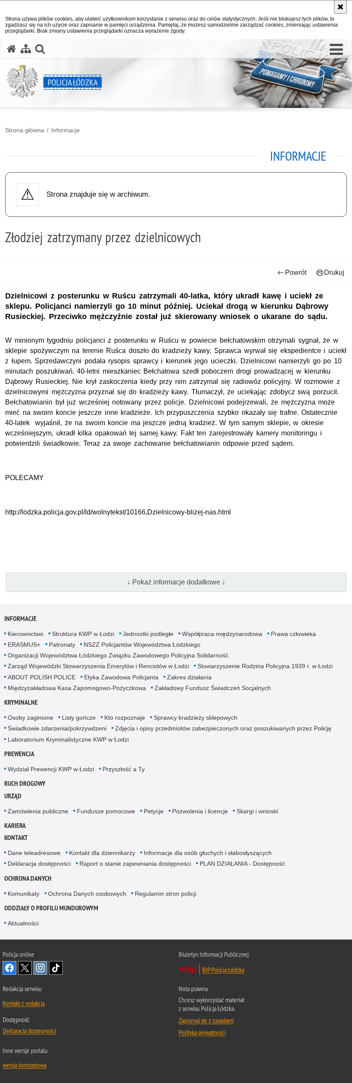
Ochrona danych (28, 878)
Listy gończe (79, 717)
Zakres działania (189, 677)
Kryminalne (21, 702)
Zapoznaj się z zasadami (206, 1020)
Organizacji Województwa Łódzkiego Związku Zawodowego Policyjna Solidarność (118, 655)
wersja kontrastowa (24, 1065)
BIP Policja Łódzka (223, 969)
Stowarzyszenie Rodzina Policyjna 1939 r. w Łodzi (265, 666)
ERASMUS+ (24, 644)
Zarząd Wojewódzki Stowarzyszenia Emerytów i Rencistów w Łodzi (98, 666)
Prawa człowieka (293, 633)
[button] (336, 50)
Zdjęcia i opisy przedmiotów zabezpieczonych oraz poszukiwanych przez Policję (223, 728)
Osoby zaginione (30, 717)
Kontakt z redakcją (24, 1003)
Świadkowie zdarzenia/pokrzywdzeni (57, 728)
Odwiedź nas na (9, 968)
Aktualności (23, 923)
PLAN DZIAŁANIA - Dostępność (242, 863)
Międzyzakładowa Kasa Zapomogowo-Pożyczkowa (77, 687)
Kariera (15, 825)
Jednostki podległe (148, 633)
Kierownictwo (25, 633)
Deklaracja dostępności (39, 863)
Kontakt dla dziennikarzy (102, 852)
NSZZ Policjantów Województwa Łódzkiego (142, 644)
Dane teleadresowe (34, 852)
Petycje (154, 811)
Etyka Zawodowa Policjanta (121, 677)
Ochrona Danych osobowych (87, 893)
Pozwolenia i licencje (200, 811)
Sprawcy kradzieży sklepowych (195, 717)
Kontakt (16, 837)
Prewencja (19, 753)
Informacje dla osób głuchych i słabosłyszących (208, 852)
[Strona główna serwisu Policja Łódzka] (11, 48)
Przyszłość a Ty (124, 769)
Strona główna (24, 130)
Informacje (65, 130)
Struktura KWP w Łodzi (83, 633)
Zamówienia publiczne (38, 811)
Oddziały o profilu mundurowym (51, 908)
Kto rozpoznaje (124, 717)
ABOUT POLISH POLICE (42, 677)
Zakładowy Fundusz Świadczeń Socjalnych (213, 687)
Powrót (295, 272)
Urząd (12, 795)
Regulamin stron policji (165, 893)
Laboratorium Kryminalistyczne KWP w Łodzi (68, 739)
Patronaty (62, 644)
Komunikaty (23, 893)
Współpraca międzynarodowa (222, 633)
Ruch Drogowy (25, 783)
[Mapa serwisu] (26, 48)
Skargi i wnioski (257, 811)
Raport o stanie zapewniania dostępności (135, 863)
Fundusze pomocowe (106, 811)
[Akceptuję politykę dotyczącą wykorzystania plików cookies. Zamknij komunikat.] (340, 7)
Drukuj (334, 272)
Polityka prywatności (202, 1032)
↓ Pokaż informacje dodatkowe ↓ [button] (176, 582)
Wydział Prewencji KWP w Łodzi (51, 769)
